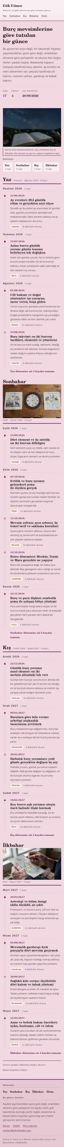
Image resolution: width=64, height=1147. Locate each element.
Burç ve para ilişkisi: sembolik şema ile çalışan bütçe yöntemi (33, 600)
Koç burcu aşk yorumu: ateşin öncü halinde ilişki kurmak (32, 806)
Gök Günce (12, 5)
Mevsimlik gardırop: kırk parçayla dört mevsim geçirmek (34, 949)
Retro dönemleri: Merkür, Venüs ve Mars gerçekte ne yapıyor (34, 558)
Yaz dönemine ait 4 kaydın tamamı (32, 371)
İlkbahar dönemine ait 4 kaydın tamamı (35, 1053)
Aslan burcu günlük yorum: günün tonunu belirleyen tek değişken (27, 249)
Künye (6, 1126)
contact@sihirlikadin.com (17, 1130)
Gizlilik (16, 1126)
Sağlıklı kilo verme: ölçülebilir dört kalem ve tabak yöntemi (33, 982)
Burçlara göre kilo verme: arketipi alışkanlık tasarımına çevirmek (29, 720)
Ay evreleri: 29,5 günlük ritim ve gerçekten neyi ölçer (32, 201)
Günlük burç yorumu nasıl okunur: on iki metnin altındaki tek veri (29, 671)
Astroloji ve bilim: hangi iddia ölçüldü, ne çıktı (28, 903)
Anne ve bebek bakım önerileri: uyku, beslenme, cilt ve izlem (33, 1024)
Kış (24, 16)
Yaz (4, 16)
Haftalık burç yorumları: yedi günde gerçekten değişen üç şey (34, 760)
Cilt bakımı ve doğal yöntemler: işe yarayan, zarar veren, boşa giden (28, 298)
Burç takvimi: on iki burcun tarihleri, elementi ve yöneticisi (33, 338)
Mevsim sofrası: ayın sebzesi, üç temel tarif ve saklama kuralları (34, 524)
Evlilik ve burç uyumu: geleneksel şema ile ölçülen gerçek (27, 484)
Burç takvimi (30, 1126)
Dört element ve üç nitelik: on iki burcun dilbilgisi (30, 441)
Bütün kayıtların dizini (15, 1070)
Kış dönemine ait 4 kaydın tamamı (32, 835)
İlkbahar (34, 16)
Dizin (44, 16)
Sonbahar (14, 16)
